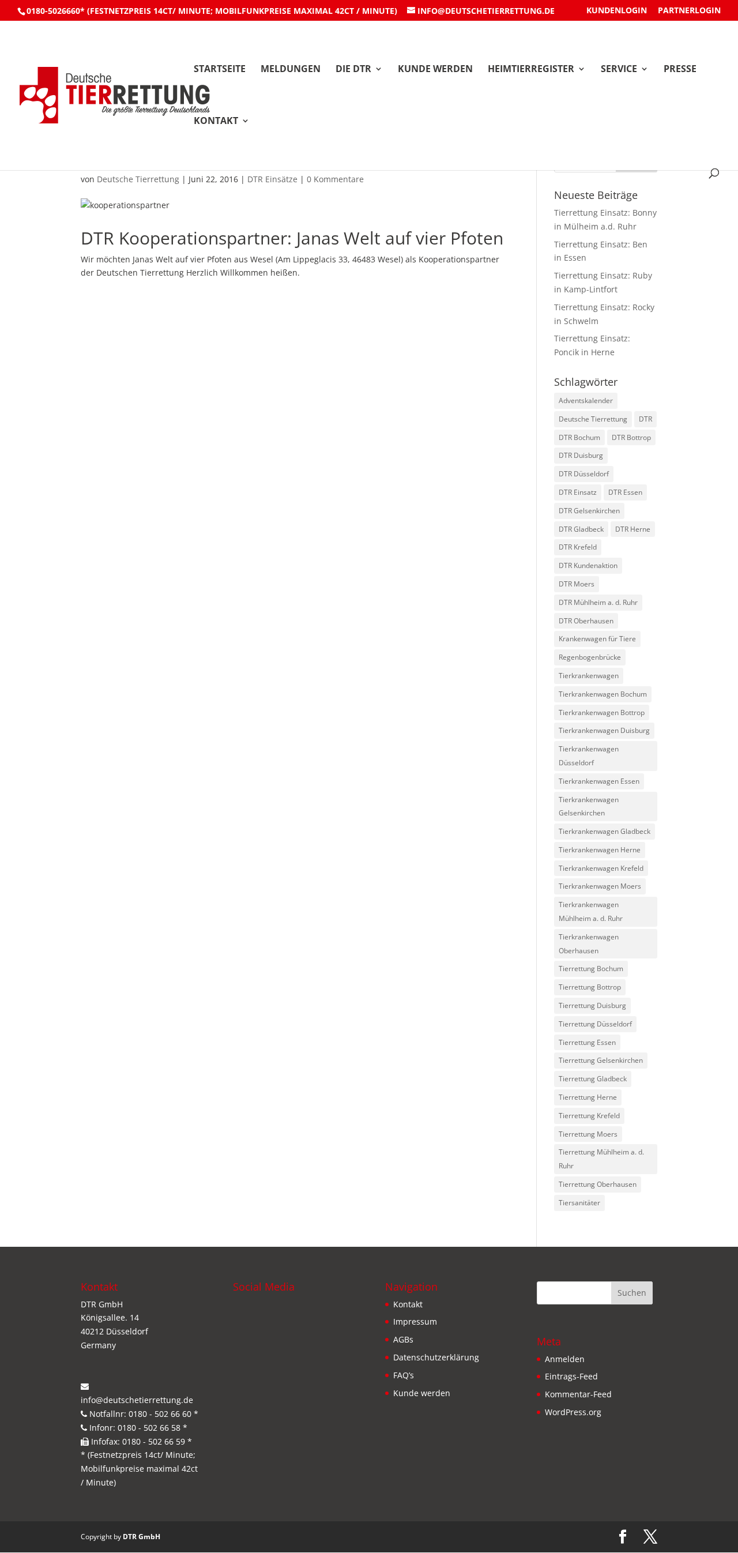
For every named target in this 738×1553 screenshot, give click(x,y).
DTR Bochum (579, 437)
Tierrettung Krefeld (589, 1115)
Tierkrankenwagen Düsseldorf (589, 756)
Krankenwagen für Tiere (597, 639)
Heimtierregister (531, 70)
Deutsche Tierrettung (138, 179)
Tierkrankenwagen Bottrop (602, 712)
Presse (680, 70)
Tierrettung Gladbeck (593, 1079)
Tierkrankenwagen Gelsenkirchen (589, 806)
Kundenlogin (616, 11)
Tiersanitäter (579, 1203)
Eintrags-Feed (571, 1376)
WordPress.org (573, 1412)
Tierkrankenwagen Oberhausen (589, 944)
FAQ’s (403, 1375)
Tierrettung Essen (587, 1042)
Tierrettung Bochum (591, 968)
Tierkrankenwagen (589, 675)
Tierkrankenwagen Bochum (603, 694)
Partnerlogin (689, 11)
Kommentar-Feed (578, 1394)
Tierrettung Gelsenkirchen (601, 1060)
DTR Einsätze (272, 179)
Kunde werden (435, 70)
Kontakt (216, 121)
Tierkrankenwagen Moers (600, 886)
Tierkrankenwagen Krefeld (601, 868)
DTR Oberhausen (586, 621)
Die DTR (353, 70)
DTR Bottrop (631, 437)
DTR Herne (632, 529)
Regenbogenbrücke (590, 657)
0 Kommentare (335, 179)
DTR (645, 419)
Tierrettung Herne (588, 1097)
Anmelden (565, 1358)
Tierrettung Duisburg (592, 1005)
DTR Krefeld (578, 547)
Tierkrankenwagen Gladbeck (604, 831)
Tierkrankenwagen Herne (600, 850)
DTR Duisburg (581, 455)
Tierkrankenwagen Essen (599, 781)
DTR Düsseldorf (584, 474)
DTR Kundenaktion (588, 565)
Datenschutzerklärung (436, 1357)
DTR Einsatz (578, 492)
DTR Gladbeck (581, 529)
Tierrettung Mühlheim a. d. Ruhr (601, 1159)
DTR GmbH (141, 1536)
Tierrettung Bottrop (590, 987)
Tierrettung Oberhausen (598, 1184)
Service (619, 70)
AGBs (403, 1339)
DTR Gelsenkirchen (589, 511)
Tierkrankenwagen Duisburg (604, 730)
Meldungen (291, 70)
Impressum (415, 1321)
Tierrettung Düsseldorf (595, 1024)
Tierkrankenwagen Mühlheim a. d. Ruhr (591, 911)
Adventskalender (586, 400)
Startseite (220, 70)
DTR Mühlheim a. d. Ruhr (598, 602)
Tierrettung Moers (588, 1134)
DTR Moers (576, 584)
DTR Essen (625, 492)
